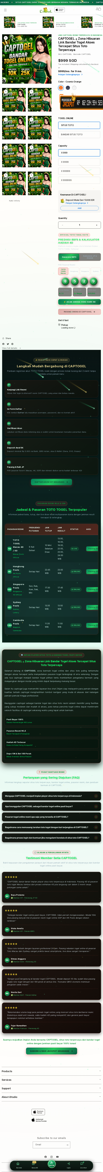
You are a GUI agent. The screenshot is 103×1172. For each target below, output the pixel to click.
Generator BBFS (69, 257)
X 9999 (65, 162)
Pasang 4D (93, 549)
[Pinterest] (13, 345)
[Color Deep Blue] (68, 88)
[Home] (46, 10)
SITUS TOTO (67, 125)
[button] (5, 10)
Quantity (62, 218)
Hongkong (74, 271)
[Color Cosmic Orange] (61, 87)
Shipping (74, 64)
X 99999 (65, 171)
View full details (10, 348)
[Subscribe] (67, 1145)
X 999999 (66, 180)
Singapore (85, 271)
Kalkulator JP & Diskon (90, 257)
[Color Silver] (74, 88)
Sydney (96, 271)
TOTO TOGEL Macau (63, 271)
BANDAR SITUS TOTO (72, 134)
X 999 (64, 152)
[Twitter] (8, 345)
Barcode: (77, 54)
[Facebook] (4, 345)
